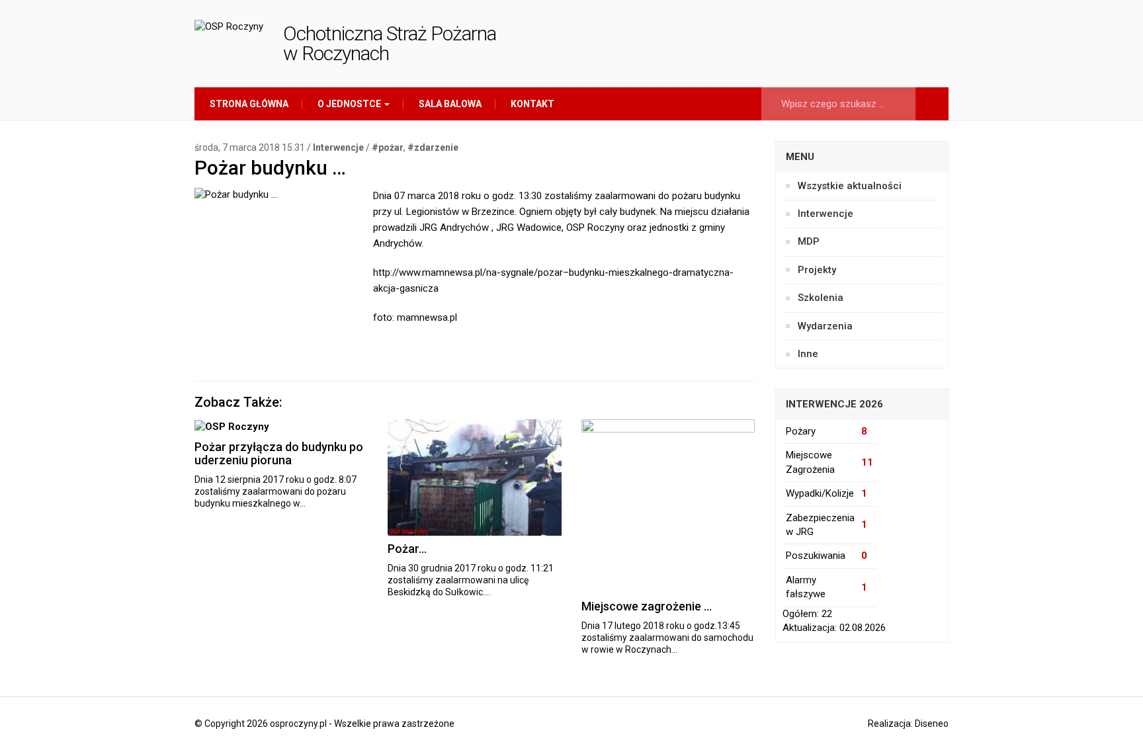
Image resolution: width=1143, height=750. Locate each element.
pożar (390, 147)
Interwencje (338, 147)
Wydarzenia (825, 326)
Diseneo (932, 723)
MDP (809, 241)
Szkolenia (820, 298)
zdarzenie (436, 147)
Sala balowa (449, 104)
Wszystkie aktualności (850, 186)
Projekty (817, 270)
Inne (808, 354)
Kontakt (531, 104)
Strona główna (248, 104)
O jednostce (349, 104)
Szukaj (932, 103)
